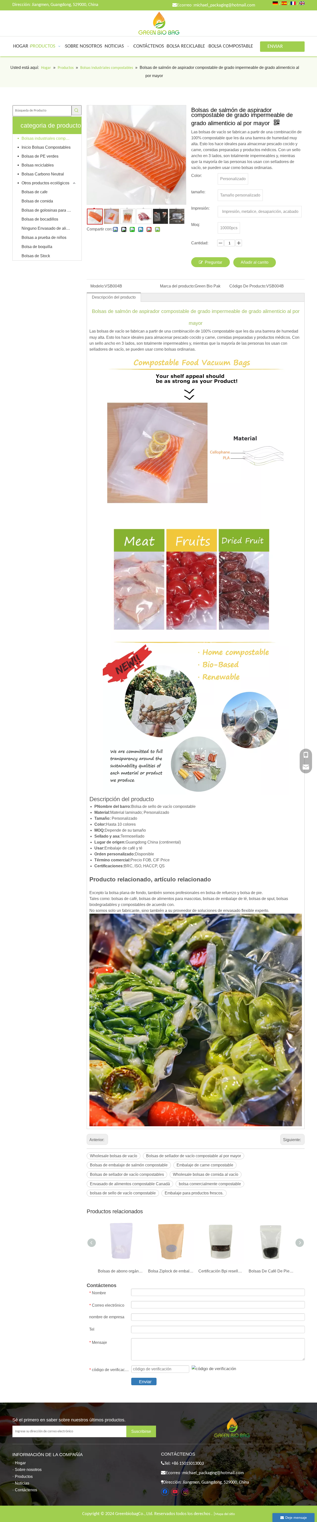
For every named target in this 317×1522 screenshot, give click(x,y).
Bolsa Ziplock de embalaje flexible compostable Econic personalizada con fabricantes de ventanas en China (170, 1271)
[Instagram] (185, 1492)
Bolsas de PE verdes (40, 156)
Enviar (145, 1381)
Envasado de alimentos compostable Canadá (130, 1184)
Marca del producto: (177, 286)
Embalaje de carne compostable (205, 1165)
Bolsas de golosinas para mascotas (49, 210)
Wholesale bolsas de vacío (113, 1156)
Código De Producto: (247, 286)
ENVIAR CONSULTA (278, 48)
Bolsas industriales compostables (49, 138)
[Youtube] (175, 1492)
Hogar (20, 1463)
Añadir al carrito (254, 262)
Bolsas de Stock (36, 256)
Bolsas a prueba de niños (44, 237)
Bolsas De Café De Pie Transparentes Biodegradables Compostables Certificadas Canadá (271, 1271)
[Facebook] (165, 1492)
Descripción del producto (114, 297)
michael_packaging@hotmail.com (224, 5)
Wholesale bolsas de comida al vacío (205, 1174)
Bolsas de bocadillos (40, 219)
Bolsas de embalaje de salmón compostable (129, 1165)
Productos (24, 1476)
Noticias (22, 1483)
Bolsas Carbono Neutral (43, 174)
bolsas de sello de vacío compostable (123, 1193)
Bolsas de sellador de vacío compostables (127, 1174)
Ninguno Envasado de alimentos (49, 228)
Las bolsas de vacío (106, 331)
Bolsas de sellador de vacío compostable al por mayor (193, 1156)
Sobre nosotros (28, 1469)
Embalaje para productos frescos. (194, 1193)
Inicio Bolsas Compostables (46, 147)
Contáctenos (26, 1490)
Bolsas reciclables (38, 165)
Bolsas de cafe (35, 192)
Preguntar (213, 262)
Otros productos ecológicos (45, 183)
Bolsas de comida (37, 201)
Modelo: (97, 286)
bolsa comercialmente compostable (210, 1184)
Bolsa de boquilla (37, 247)
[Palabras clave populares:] (76, 110)
